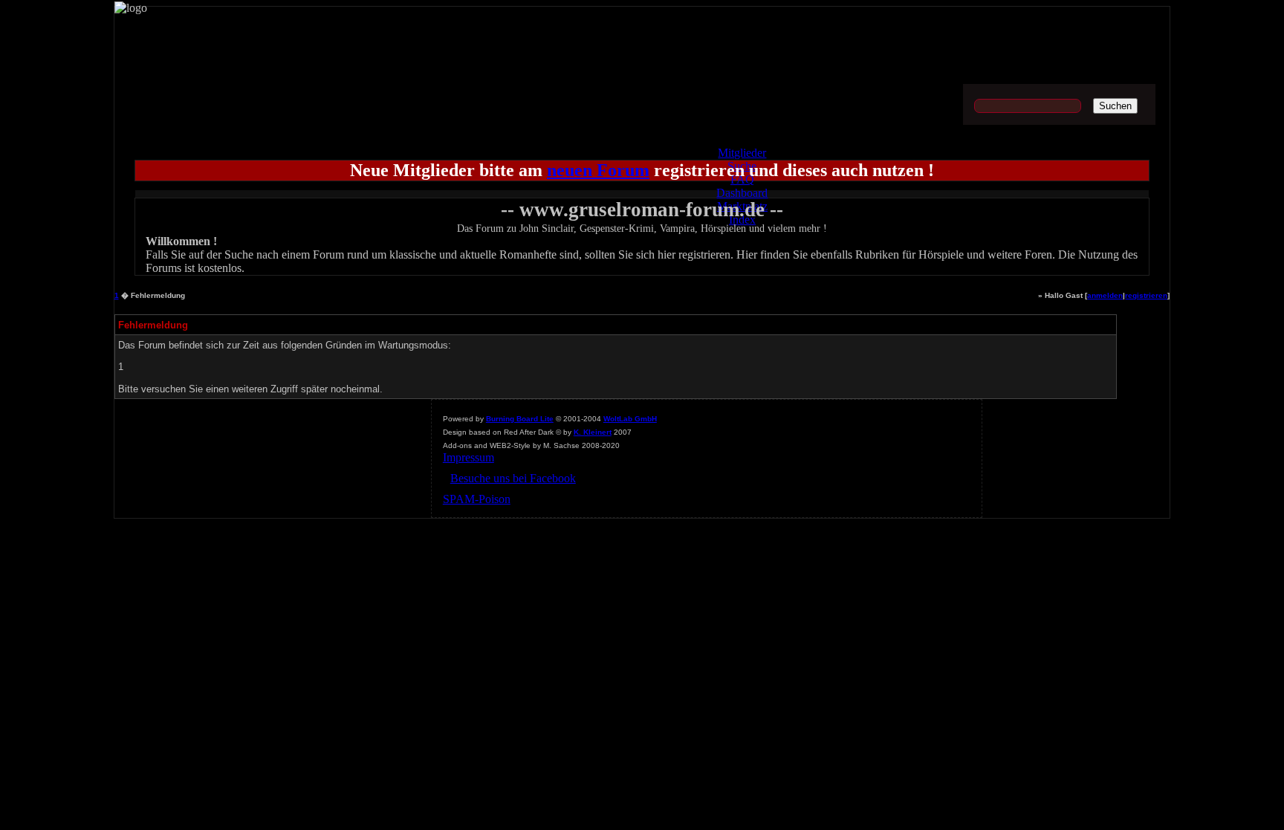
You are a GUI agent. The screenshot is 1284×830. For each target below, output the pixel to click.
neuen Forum (598, 170)
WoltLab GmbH (630, 419)
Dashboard (742, 193)
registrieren (1146, 295)
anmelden (1105, 295)
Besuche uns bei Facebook (513, 478)
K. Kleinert (593, 432)
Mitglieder (742, 152)
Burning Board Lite (520, 419)
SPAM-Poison (476, 499)
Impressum (468, 457)
